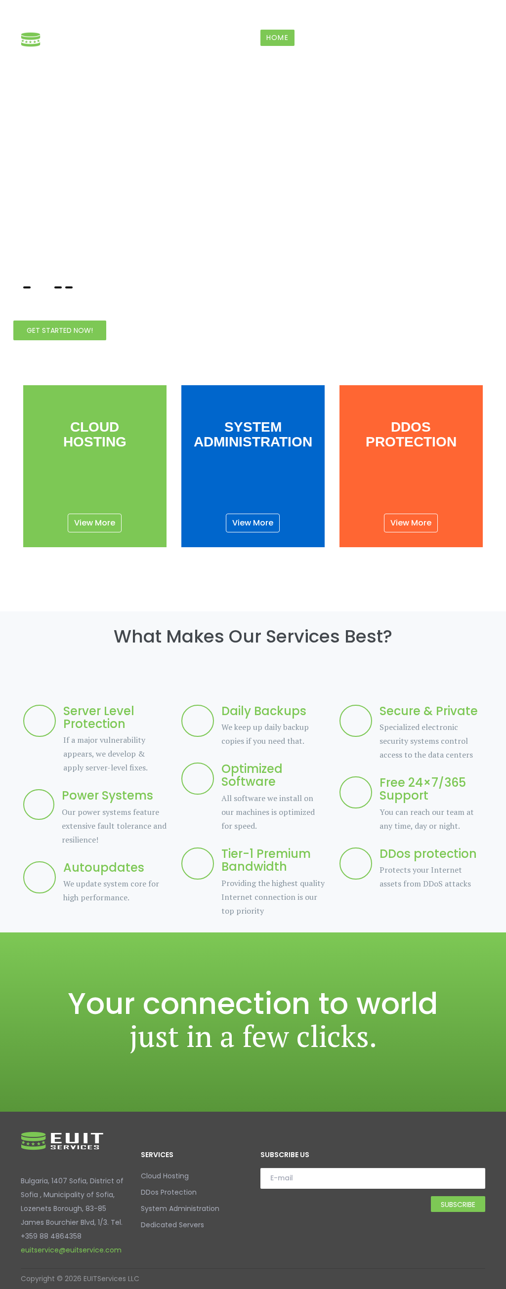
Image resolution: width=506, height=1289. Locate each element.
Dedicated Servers (172, 1225)
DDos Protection (169, 1192)
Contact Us (442, 37)
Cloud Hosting (165, 1176)
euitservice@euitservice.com (159, 12)
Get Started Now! (60, 330)
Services (321, 37)
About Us (382, 37)
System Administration (180, 1208)
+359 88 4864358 (57, 12)
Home (277, 37)
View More (94, 522)
